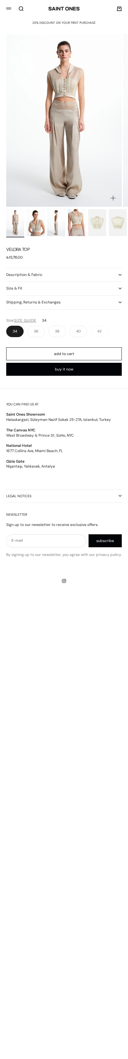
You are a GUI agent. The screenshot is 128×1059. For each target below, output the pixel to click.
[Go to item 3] (56, 222)
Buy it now (64, 369)
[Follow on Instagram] (64, 580)
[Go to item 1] (15, 222)
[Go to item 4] (77, 222)
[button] (26, 320)
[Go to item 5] (97, 222)
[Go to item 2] (36, 222)
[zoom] (113, 198)
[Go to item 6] (118, 222)
